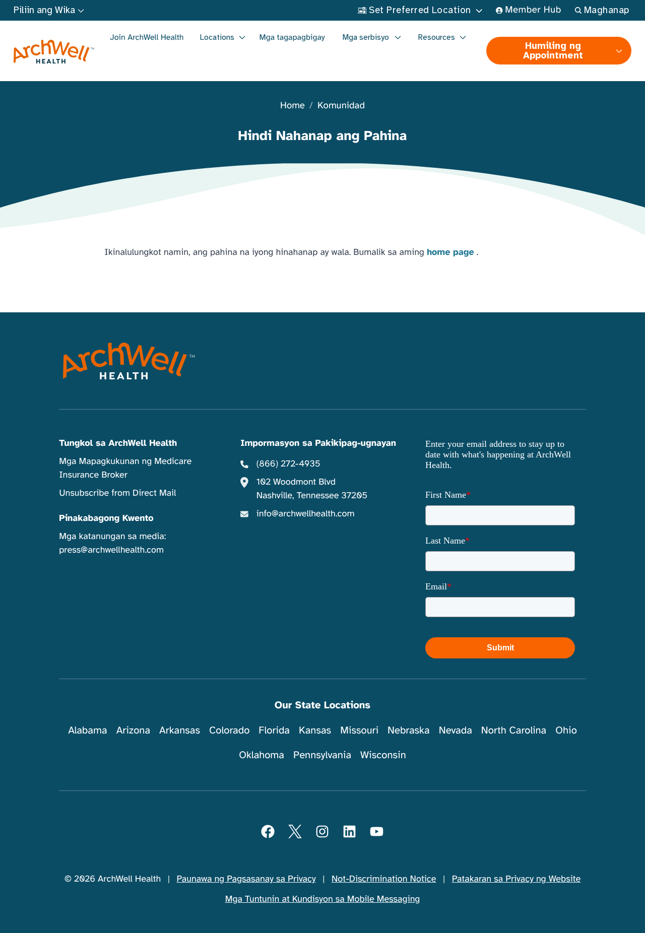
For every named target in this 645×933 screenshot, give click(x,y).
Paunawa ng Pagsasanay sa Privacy (246, 879)
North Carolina (513, 730)
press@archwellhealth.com (111, 550)
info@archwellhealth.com (305, 513)
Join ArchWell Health (147, 37)
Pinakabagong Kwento (106, 518)
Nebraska (409, 730)
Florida (274, 730)
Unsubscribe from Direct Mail (117, 493)
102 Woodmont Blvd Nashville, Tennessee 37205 (311, 489)
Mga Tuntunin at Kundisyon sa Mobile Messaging (322, 899)
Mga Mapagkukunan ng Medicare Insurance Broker (125, 468)
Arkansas (179, 730)
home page (450, 252)
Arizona (133, 730)
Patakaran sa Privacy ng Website (516, 879)
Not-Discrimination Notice (384, 879)
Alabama (87, 730)
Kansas (315, 730)
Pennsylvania (322, 755)
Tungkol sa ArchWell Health (118, 443)
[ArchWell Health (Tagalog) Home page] (54, 52)
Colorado (229, 730)
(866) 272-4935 (288, 464)
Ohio (566, 730)
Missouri (359, 730)
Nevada (455, 730)
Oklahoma (261, 755)
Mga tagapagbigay (292, 37)
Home (292, 106)
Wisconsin (383, 755)
